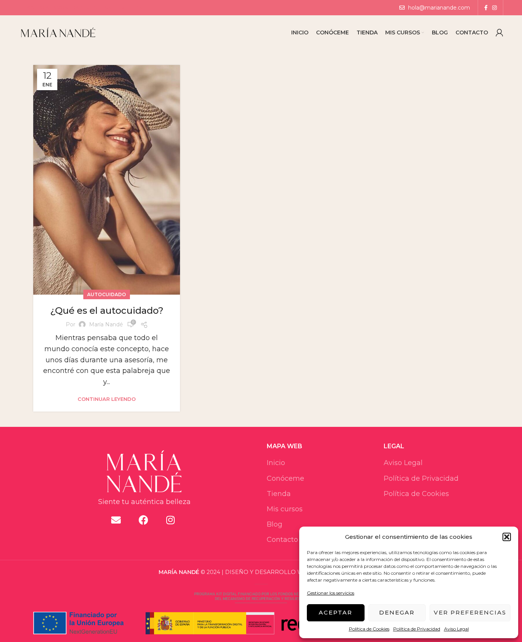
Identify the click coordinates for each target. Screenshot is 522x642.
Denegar (397, 612)
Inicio (276, 463)
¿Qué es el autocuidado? (107, 310)
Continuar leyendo (107, 399)
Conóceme (285, 478)
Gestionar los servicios (330, 593)
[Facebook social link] (486, 8)
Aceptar (335, 612)
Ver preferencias (470, 612)
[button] (507, 537)
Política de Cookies (369, 629)
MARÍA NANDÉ (179, 572)
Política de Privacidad (416, 629)
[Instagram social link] (494, 8)
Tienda (279, 494)
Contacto (282, 539)
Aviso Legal (456, 629)
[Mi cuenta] (499, 32)
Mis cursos (285, 509)
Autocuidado (106, 294)
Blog (274, 524)
